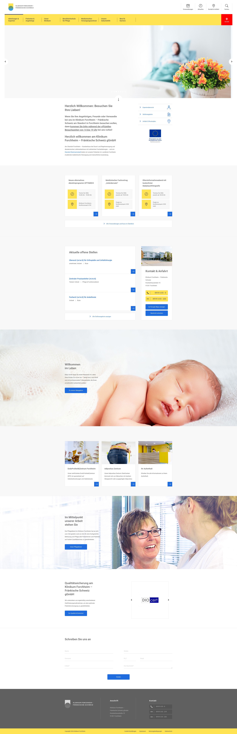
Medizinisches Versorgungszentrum (89, 20)
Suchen (227, 9)
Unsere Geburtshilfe (105, 20)
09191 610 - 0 (160, 706)
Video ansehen (69, 72)
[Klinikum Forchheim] (21, 6)
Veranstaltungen (188, 9)
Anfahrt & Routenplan (149, 121)
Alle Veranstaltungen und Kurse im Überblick (120, 224)
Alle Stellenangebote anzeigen (101, 316)
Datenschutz (168, 731)
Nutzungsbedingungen (155, 731)
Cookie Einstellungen (130, 731)
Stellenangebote (147, 114)
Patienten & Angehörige (30, 20)
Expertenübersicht (148, 107)
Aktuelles (201, 9)
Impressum (142, 731)
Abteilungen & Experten (13, 20)
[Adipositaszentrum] (118, 463)
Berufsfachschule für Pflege (69, 20)
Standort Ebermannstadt (73, 152)
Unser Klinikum (47, 20)
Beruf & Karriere (123, 20)
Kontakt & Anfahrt (213, 9)
